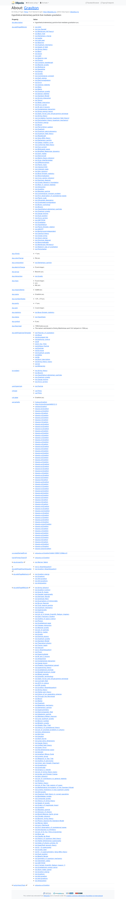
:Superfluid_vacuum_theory (45, 845)
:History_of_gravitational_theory (47, 727)
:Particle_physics (42, 636)
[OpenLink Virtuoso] (47, 893)
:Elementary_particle (43, 140)
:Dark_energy (41, 78)
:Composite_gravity (43, 799)
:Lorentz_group (41, 756)
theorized (16, 326)
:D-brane (39, 612)
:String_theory (41, 49)
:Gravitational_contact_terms (46, 867)
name (15, 294)
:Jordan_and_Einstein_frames (46, 774)
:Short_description (42, 359)
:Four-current (41, 147)
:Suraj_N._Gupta (41, 592)
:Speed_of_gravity (42, 803)
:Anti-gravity (40, 792)
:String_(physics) (42, 588)
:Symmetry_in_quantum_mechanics (48, 858)
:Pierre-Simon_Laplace (44, 127)
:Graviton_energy (42, 574)
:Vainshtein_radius (42, 861)
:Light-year (40, 40)
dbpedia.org (74, 12)
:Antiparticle (40, 659)
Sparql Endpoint (108, 3)
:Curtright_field (41, 681)
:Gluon (38, 54)
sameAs (16, 402)
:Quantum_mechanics (44, 45)
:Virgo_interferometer (44, 160)
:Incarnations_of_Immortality (46, 601)
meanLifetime (18, 290)
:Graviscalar (40, 767)
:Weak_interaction (42, 102)
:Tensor (39, 100)
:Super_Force (40, 747)
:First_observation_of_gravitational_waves (50, 196)
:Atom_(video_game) (43, 870)
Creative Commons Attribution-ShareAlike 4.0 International (84, 896)
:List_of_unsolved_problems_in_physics (49, 730)
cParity (16, 254)
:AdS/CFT (39, 229)
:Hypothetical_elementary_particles (48, 209)
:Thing (38, 391)
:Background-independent (45, 231)
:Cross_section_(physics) (44, 178)
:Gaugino (39, 736)
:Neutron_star (41, 58)
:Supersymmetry (42, 710)
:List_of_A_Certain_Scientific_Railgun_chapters (52, 614)
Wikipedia (47, 896)
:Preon (38, 652)
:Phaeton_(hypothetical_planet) (47, 665)
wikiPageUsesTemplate (21, 333)
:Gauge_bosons (41, 213)
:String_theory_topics (43, 362)
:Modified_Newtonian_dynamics (47, 151)
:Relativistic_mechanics (44, 705)
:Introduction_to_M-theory (45, 830)
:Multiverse (40, 67)
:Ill (37, 342)
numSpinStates (18, 299)
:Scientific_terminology (44, 676)
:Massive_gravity (42, 65)
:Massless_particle (42, 191)
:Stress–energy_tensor (44, 111)
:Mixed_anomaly (42, 674)
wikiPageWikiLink (19, 27)
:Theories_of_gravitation (44, 333)
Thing (26, 12)
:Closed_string (41, 236)
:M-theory (39, 781)
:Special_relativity (42, 94)
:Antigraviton (40, 583)
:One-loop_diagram (43, 240)
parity (15, 303)
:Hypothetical (41, 225)
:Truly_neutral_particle (44, 605)
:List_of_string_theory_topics (46, 772)
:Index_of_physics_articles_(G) (46, 843)
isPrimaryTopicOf (19, 558)
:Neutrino (39, 43)
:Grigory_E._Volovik (43, 770)
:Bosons (39, 207)
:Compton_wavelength (44, 63)
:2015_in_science (42, 683)
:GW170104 (40, 220)
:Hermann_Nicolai (42, 596)
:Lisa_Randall (40, 29)
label (15, 397)
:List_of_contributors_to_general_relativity (51, 779)
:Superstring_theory (43, 668)
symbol (16, 321)
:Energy (39, 71)
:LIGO (38, 27)
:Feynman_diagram (43, 180)
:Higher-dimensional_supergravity (48, 841)
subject (15, 371)
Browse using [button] (32, 3)
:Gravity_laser (41, 850)
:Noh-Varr (39, 734)
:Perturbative (40, 249)
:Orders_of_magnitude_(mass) (46, 805)
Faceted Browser (93, 3)
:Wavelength (40, 136)
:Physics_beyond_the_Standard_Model (49, 821)
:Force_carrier (41, 105)
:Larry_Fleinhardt (42, 825)
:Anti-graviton (41, 579)
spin (15, 308)
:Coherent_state (41, 169)
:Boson (38, 125)
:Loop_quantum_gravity (44, 719)
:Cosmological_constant (44, 76)
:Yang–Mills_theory (42, 138)
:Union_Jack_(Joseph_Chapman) (47, 763)
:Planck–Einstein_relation (45, 227)
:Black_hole (40, 34)
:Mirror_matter (41, 632)
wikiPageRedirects (21, 574)
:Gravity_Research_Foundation (46, 182)
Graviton (31, 7)
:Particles (39, 348)
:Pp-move (39, 350)
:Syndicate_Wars (42, 599)
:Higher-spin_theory (43, 692)
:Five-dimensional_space (44, 750)
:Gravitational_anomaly (44, 670)
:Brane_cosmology (42, 205)
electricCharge (18, 267)
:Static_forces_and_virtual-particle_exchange (51, 114)
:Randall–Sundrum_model (45, 672)
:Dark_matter (41, 154)
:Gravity (39, 74)
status (15, 317)
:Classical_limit (41, 167)
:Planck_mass (41, 165)
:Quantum (39, 129)
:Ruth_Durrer (40, 739)
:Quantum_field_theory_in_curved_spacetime (52, 794)
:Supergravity (41, 610)
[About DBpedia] (18, 3)
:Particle (39, 386)
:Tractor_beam (41, 645)
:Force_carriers (41, 218)
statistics (16, 312)
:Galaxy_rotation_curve (44, 142)
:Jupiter (38, 38)
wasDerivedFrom (19, 553)
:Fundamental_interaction (45, 109)
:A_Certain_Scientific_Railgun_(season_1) (50, 865)
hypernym (17, 386)
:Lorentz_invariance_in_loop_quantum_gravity (52, 790)
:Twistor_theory (41, 783)
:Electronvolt (40, 156)
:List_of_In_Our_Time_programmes (48, 832)
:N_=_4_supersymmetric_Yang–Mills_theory (51, 852)
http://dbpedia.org (49, 12)
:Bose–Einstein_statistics (44, 174)
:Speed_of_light (41, 47)
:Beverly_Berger (41, 856)
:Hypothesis (40, 317)
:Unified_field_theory (43, 745)
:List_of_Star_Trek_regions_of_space (48, 785)
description (17, 22)
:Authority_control (42, 339)
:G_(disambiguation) (43, 567)
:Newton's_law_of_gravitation (46, 247)
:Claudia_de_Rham (42, 836)
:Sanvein (39, 752)
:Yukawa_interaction (43, 625)
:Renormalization (42, 176)
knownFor (18, 562)
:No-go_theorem (42, 603)
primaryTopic (19, 885)
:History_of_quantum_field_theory (48, 838)
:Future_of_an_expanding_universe (48, 694)
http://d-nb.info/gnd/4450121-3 (46, 404)
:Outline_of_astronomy (44, 761)
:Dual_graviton (41, 216)
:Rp (37, 357)
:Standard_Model (42, 96)
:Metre (38, 89)
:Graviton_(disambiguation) (45, 569)
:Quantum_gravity (42, 91)
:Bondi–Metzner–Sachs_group (46, 814)
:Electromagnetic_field (44, 712)
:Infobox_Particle (42, 346)
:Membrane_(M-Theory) (44, 31)
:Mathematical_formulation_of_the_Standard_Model (54, 787)
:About (38, 335)
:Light (38, 56)
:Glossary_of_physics (43, 812)
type (14, 391)
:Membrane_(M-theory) (44, 245)
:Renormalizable (42, 242)
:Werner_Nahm (41, 562)
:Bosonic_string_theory (44, 818)
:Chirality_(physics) (42, 816)
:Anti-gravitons (41, 581)
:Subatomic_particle (43, 714)
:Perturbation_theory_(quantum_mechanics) (51, 120)
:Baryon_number (42, 721)
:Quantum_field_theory (44, 134)
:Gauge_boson (41, 663)
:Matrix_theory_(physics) (44, 158)
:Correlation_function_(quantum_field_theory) (52, 118)
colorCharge (17, 258)
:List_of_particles (42, 630)
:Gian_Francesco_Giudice (45, 616)
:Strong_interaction (43, 98)
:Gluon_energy (41, 238)
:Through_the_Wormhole (45, 696)
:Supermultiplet (41, 654)
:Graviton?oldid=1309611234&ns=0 (51, 553)
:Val (37, 364)
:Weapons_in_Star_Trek (44, 759)
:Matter (39, 701)
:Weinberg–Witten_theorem (46, 716)
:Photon (39, 60)
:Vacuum (39, 648)
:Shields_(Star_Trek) (43, 725)
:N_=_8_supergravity (43, 847)
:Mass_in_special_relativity (45, 185)
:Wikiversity (40, 366)
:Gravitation (40, 222)
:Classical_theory (42, 233)
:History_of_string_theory (45, 801)
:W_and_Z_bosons (42, 107)
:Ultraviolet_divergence (44, 200)
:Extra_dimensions (42, 732)
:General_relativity (42, 85)
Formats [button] (44, 3)
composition (18, 263)
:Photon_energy (41, 122)
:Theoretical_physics (43, 643)
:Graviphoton (41, 765)
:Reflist (38, 355)
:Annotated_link (41, 337)
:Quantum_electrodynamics (46, 131)
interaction (17, 276)
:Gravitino (39, 189)
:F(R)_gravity (40, 685)
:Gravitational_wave (43, 623)
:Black (38, 51)
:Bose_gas (39, 834)
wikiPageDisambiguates (21, 569)
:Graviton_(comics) (42, 590)
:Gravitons (40, 576)
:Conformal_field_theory (44, 145)
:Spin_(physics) (41, 171)
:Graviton (41, 402)
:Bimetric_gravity (42, 723)
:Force (38, 83)
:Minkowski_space (42, 149)
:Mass (38, 87)
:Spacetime (40, 69)
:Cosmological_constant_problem (48, 194)
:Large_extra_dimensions (45, 741)
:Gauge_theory (41, 743)
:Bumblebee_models (43, 796)
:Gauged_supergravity (44, 594)
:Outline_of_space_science (45, 619)
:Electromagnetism (43, 80)
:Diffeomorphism (42, 162)
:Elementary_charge (43, 36)
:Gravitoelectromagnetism (45, 202)
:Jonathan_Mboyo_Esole (44, 754)
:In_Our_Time (40, 344)
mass (15, 281)
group (15, 272)
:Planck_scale (40, 198)
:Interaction (40, 187)
